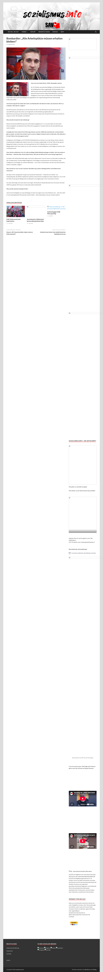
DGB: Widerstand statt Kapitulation (13, 220)
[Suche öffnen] (96, 32)
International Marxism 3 (88, 542)
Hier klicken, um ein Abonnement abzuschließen (82, 490)
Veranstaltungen (44, 31)
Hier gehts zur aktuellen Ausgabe (78, 487)
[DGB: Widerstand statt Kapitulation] (15, 212)
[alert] (83, 553)
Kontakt (55, 31)
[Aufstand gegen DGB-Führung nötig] (56, 208)
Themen (24, 31)
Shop (62, 31)
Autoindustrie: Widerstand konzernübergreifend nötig (35, 220)
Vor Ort (33, 31)
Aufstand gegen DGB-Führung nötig (54, 212)
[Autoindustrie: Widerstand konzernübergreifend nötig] (36, 212)
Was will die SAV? (13, 31)
